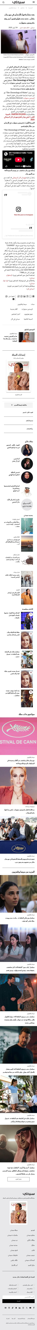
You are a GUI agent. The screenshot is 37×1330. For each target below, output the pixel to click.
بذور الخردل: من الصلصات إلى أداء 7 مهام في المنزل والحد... (12, 559)
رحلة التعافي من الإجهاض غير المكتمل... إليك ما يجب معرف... (12, 524)
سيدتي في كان (15, 319)
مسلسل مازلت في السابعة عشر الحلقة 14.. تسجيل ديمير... (12, 654)
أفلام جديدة (13, 309)
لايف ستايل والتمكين (28, 1285)
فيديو (33, 1230)
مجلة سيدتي (14, 1230)
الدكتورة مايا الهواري (14, 475)
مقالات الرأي (29, 441)
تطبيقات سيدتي (13, 1255)
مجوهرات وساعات (30, 806)
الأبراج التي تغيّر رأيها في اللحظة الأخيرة (13, 594)
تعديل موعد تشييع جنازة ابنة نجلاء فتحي (11, 672)
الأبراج (18, 590)
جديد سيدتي (28, 515)
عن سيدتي (14, 1240)
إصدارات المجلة (18, 355)
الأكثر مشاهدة (27, 609)
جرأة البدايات (30, 429)
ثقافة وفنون (17, 537)
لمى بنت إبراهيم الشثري (13, 447)
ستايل (33, 1245)
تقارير (33, 1250)
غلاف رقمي (14, 1260)
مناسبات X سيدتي (12, 1235)
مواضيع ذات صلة (27, 714)
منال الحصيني (16, 502)
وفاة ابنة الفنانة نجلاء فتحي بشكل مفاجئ (13, 633)
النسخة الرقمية (18, 395)
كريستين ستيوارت (29, 98)
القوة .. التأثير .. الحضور (28, 412)
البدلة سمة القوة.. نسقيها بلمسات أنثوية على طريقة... (11, 615)
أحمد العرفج (16, 491)
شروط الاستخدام (31, 1318)
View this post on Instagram (23, 215)
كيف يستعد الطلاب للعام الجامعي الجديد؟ (12, 576)
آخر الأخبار (14, 1265)
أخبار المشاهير (15, 314)
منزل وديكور (16, 555)
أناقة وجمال (30, 1292)
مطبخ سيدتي (31, 1235)
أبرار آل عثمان (16, 461)
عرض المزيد (18, 1179)
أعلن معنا (13, 1318)
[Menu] (34, 2)
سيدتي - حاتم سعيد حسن (27, 27)
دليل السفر (31, 1265)
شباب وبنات (17, 572)
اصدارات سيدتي (30, 1260)
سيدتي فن (30, 288)
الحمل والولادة (16, 519)
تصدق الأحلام (29, 421)
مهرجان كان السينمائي (19, 177)
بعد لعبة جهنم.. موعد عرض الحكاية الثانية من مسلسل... (12, 693)
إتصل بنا (7, 1318)
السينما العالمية (28, 319)
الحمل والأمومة (12, 1292)
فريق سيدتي (14, 1250)
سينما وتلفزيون (22, 304)
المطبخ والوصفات (12, 1289)
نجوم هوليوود (28, 314)
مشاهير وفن (30, 1289)
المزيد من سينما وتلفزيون (23, 872)
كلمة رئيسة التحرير (20, 405)
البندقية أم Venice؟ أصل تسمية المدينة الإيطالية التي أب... (13, 542)
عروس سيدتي (30, 1255)
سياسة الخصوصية (21, 1318)
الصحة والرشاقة (12, 1285)
